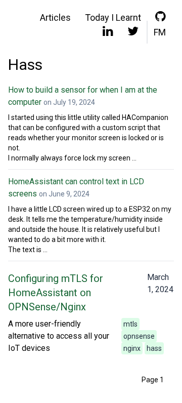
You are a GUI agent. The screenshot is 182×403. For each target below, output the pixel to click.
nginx (132, 348)
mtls (130, 324)
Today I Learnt (113, 17)
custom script (124, 128)
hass (154, 348)
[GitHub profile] (160, 18)
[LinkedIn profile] (108, 33)
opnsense (139, 336)
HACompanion (145, 117)
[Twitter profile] (133, 33)
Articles (55, 17)
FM (160, 32)
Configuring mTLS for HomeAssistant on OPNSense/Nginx (55, 292)
